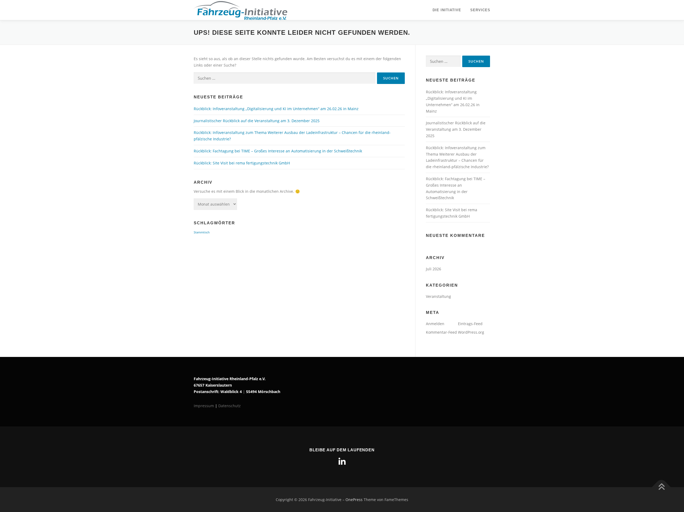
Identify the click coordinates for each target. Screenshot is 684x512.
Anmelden (435, 323)
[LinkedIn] (342, 462)
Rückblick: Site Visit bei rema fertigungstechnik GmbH (242, 162)
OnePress (354, 499)
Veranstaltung (438, 296)
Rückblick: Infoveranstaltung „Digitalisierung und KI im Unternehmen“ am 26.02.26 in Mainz (276, 108)
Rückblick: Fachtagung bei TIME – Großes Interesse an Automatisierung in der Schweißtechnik (278, 150)
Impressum (204, 405)
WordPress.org (471, 332)
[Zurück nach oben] (661, 487)
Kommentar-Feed (441, 332)
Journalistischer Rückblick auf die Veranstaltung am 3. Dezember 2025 (257, 120)
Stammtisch (202, 232)
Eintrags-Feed (470, 323)
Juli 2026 (433, 268)
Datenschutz (229, 405)
